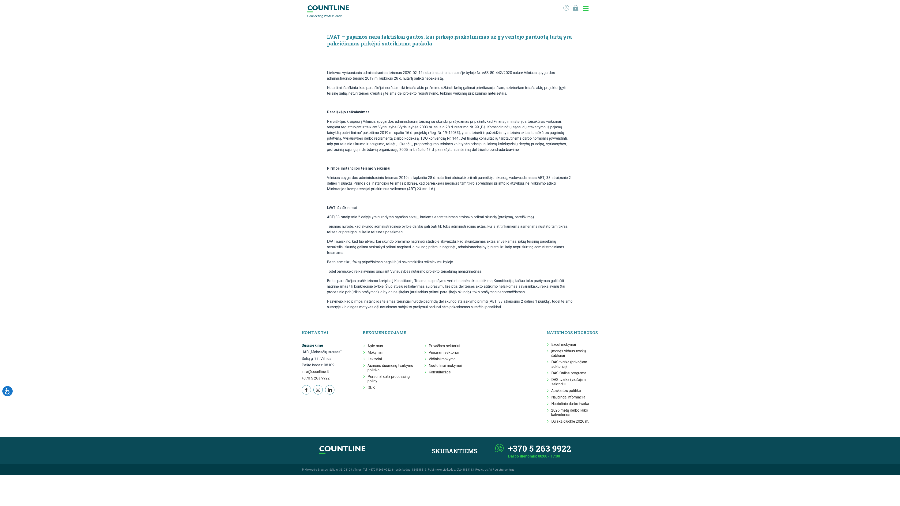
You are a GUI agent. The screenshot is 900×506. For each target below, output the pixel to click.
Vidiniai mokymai (442, 359)
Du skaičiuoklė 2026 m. (570, 421)
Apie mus (375, 346)
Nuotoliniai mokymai (445, 365)
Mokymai (375, 352)
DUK (371, 387)
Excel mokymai (563, 344)
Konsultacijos (440, 372)
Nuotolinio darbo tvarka (570, 404)
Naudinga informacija (568, 397)
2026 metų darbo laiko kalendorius (569, 412)
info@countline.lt (315, 371)
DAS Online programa (568, 373)
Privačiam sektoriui (444, 346)
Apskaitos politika (566, 390)
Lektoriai (375, 359)
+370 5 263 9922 (316, 378)
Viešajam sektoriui (444, 352)
